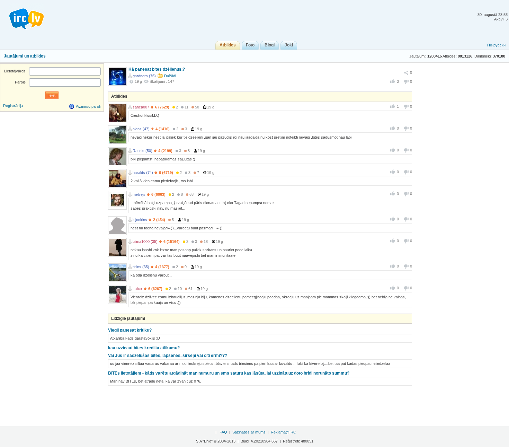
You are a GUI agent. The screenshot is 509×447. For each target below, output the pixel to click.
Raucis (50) (142, 151)
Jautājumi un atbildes (25, 56)
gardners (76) (144, 76)
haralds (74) (143, 172)
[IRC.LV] (22, 16)
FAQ (223, 432)
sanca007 (141, 107)
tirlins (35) (141, 267)
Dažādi (170, 76)
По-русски (496, 45)
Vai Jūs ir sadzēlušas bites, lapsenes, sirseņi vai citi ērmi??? (167, 355)
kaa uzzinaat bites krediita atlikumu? (144, 347)
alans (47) (141, 129)
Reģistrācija (13, 106)
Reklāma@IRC (283, 432)
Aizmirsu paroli (88, 106)
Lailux (137, 289)
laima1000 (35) (145, 241)
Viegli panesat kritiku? (130, 330)
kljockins (140, 220)
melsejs (139, 194)
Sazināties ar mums (249, 432)
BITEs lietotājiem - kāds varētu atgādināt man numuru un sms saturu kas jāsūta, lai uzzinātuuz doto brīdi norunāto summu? (228, 373)
